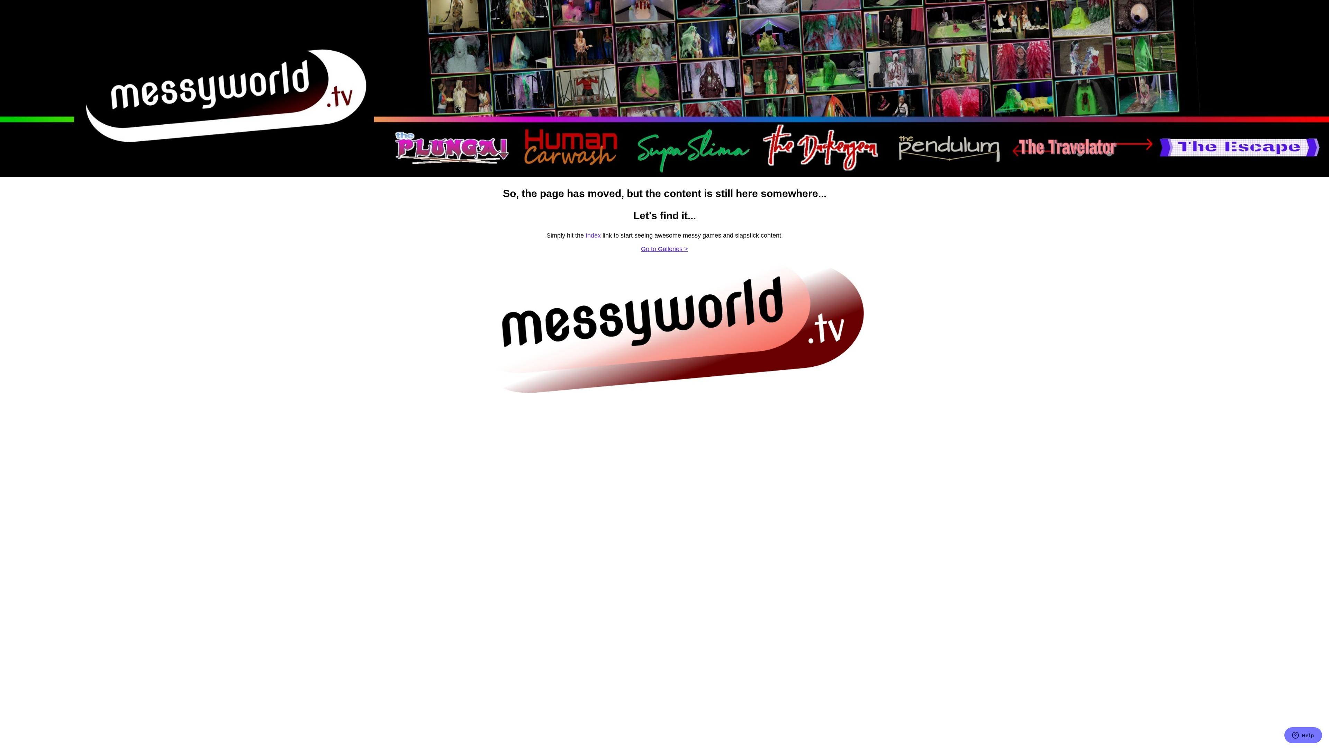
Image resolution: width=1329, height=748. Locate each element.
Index (593, 235)
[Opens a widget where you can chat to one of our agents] (1303, 736)
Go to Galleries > (664, 249)
